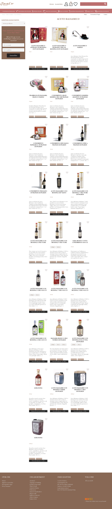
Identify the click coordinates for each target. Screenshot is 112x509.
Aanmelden (13, 55)
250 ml (52, 247)
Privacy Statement (6, 486)
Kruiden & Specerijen (24, 11)
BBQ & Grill (90, 11)
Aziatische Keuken (51, 11)
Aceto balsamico (39, 66)
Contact (105, 14)
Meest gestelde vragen (7, 484)
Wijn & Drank (38, 11)
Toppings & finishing (8, 11)
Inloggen (52, 4)
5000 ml (58, 247)
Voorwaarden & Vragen (95, 14)
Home (85, 14)
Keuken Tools (63, 13)
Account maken (59, 4)
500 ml (37, 295)
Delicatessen (64, 11)
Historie (4, 480)
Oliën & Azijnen (50, 13)
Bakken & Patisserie (103, 11)
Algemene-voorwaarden (7, 482)
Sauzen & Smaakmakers (77, 11)
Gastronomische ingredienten (82, 66)
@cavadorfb (90, 480)
